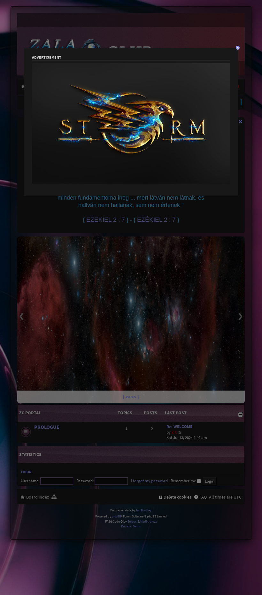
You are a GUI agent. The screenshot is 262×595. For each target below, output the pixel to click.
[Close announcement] (240, 121)
